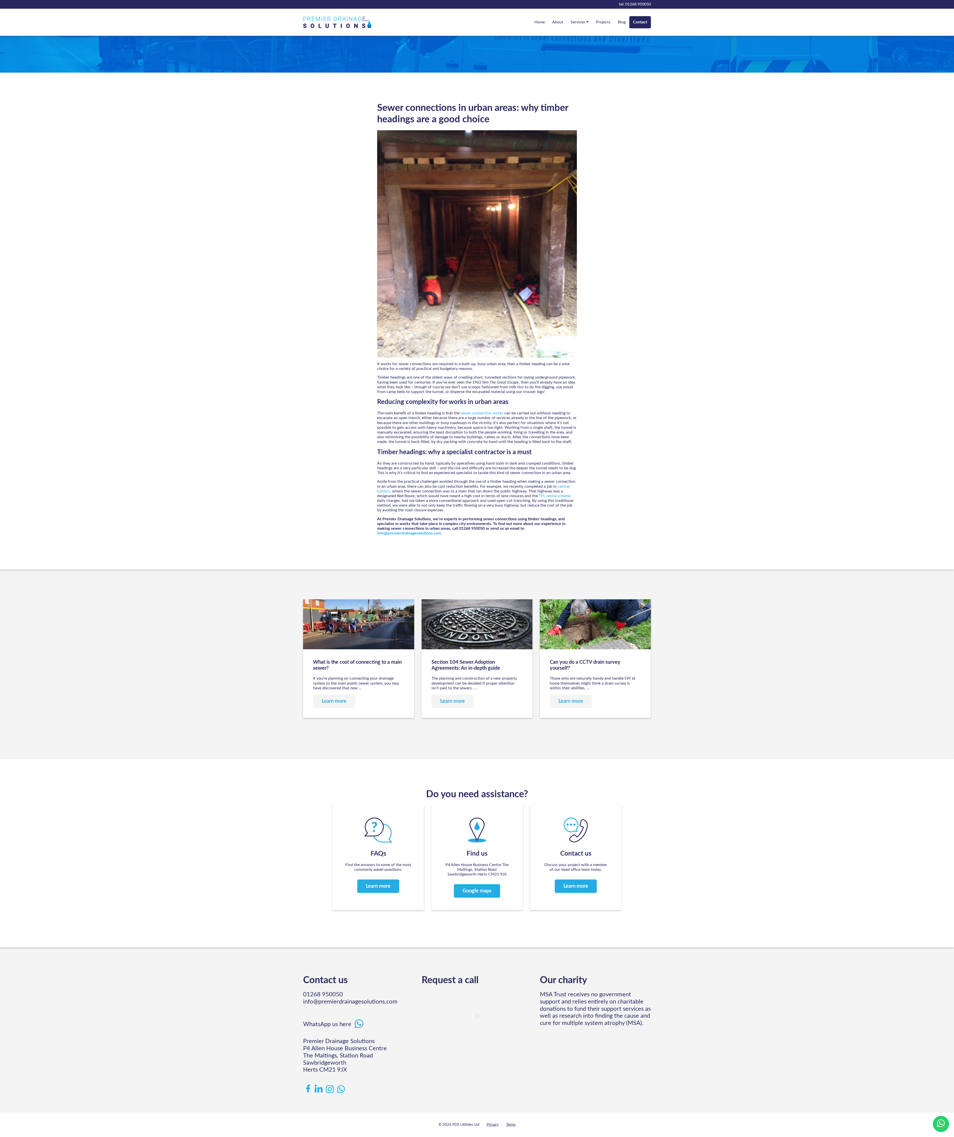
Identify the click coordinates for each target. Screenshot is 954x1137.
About (557, 22)
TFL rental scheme (555, 496)
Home (539, 22)
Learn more (378, 886)
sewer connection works (482, 413)
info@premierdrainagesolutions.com (409, 533)
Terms (511, 1125)
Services (578, 22)
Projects (603, 22)
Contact (640, 22)
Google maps (477, 890)
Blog (622, 22)
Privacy (493, 1125)
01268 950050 (635, 4)
